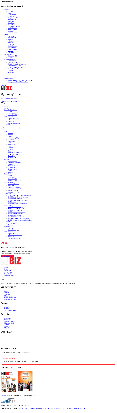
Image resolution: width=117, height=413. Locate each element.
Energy (10, 136)
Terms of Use (25, 408)
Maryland (11, 36)
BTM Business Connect (15, 120)
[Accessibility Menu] (3, 75)
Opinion (10, 147)
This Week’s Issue (13, 166)
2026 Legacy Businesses (15, 198)
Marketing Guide (9, 323)
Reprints (10, 225)
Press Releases (8, 116)
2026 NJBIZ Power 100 (15, 210)
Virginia (10, 31)
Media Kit (7, 328)
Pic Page (10, 164)
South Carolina (12, 29)
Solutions (7, 320)
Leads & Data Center (10, 110)
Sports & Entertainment (15, 152)
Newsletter (7, 326)
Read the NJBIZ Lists (14, 180)
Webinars (10, 172)
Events (6, 108)
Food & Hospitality (13, 138)
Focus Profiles (8, 182)
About (10, 111)
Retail (9, 151)
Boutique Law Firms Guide (16, 189)
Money (10, 146)
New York (11, 44)
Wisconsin (11, 52)
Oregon (10, 57)
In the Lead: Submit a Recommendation (19, 195)
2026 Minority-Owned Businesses (18, 197)
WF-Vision (11, 72)
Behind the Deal (12, 121)
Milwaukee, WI (12, 56)
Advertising (7, 124)
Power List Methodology (15, 207)
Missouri (10, 42)
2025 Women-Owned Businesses (17, 203)
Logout (6, 292)
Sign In (4, 85)
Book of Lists (12, 113)
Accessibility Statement (11, 310)
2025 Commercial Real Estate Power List (20, 218)
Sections (6, 159)
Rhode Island (12, 47)
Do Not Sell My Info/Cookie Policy (77, 408)
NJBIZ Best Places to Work (9, 98)
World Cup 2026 (16, 154)
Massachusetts (12, 37)
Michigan (11, 39)
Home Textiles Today (14, 69)
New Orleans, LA (13, 24)
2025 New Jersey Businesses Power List (19, 220)
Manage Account (9, 296)
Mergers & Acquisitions (15, 187)
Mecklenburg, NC (13, 19)
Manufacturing (12, 144)
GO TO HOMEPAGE (7, 256)
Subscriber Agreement (10, 299)
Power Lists (7, 205)
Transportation (12, 157)
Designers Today (13, 61)
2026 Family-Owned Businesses (17, 200)
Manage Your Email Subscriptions (18, 82)
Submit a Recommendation (16, 208)
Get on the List (12, 115)
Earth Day (11, 185)
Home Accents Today (14, 65)
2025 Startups (12, 202)
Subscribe (14, 101)
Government (11, 139)
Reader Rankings (13, 161)
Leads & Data (8, 174)
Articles (6, 324)
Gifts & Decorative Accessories (17, 64)
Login (6, 291)
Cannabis (10, 133)
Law (9, 142)
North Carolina (12, 46)
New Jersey (11, 23)
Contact (6, 308)
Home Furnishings (9, 59)
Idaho (9, 13)
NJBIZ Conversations (14, 162)
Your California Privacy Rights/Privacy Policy (52, 408)
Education (11, 134)
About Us (7, 307)
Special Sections (12, 169)
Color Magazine (12, 33)
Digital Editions (12, 167)
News (6, 106)
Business (7, 10)
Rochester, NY (12, 28)
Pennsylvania (12, 14)
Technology (11, 156)
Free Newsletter (6, 101)
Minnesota (11, 21)
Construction (8, 54)
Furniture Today (12, 62)
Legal (6, 34)
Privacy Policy (34, 408)
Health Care (11, 141)
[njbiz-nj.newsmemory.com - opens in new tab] (9, 392)
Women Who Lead (13, 184)
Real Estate (11, 149)
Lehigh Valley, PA (13, 16)
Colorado (10, 11)
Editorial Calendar (9, 321)
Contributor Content (14, 123)
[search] (1, 128)
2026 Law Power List (14, 215)
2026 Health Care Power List (16, 212)
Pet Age (10, 70)
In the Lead (7, 193)
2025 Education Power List (16, 217)
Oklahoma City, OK (14, 26)
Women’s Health (13, 190)
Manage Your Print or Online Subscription (20, 80)
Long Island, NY (13, 18)
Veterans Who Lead (13, 192)
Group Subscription (13, 230)
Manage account (9, 78)
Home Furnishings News (15, 67)
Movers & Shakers (13, 118)
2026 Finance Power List (15, 213)
